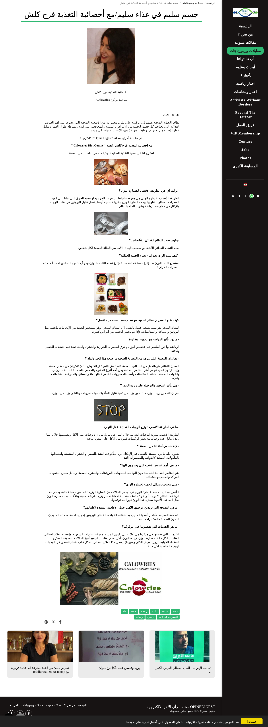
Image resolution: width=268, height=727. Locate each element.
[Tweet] (53, 622)
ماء (124, 611)
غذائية (165, 611)
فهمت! (251, 721)
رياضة (144, 611)
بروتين (150, 617)
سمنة (134, 611)
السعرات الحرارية (168, 617)
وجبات (139, 617)
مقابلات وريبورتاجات (192, 3)
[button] (245, 75)
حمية (175, 611)
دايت (154, 611)
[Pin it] (46, 622)
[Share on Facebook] (60, 622)
